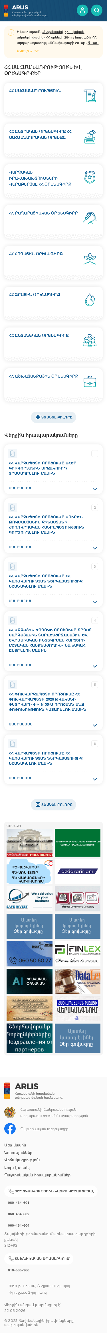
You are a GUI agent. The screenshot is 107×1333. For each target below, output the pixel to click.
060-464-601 (19, 1202)
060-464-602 (19, 1214)
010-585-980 (19, 1270)
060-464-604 (19, 1225)
